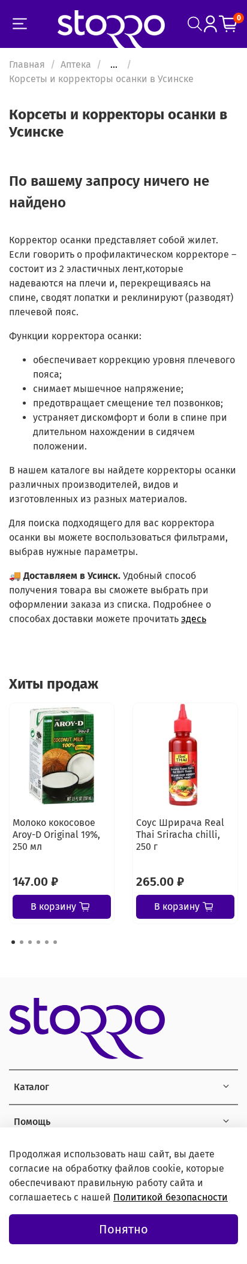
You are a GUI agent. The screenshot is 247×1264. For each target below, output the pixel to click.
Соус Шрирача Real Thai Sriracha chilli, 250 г (180, 834)
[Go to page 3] (30, 942)
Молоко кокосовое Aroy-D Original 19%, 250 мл (56, 834)
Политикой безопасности (170, 1197)
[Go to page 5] (47, 942)
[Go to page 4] (38, 942)
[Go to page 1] (13, 942)
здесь (193, 619)
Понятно (123, 1229)
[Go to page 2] (21, 942)
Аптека (76, 64)
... (114, 64)
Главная (27, 64)
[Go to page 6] (55, 942)
